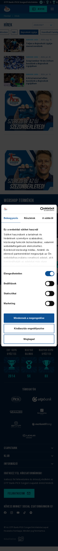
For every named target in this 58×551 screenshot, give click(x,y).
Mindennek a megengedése (29, 318)
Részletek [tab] (29, 218)
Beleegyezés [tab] (11, 218)
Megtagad (29, 339)
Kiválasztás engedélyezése (29, 328)
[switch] (49, 283)
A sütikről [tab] (47, 218)
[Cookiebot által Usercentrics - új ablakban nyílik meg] (41, 209)
